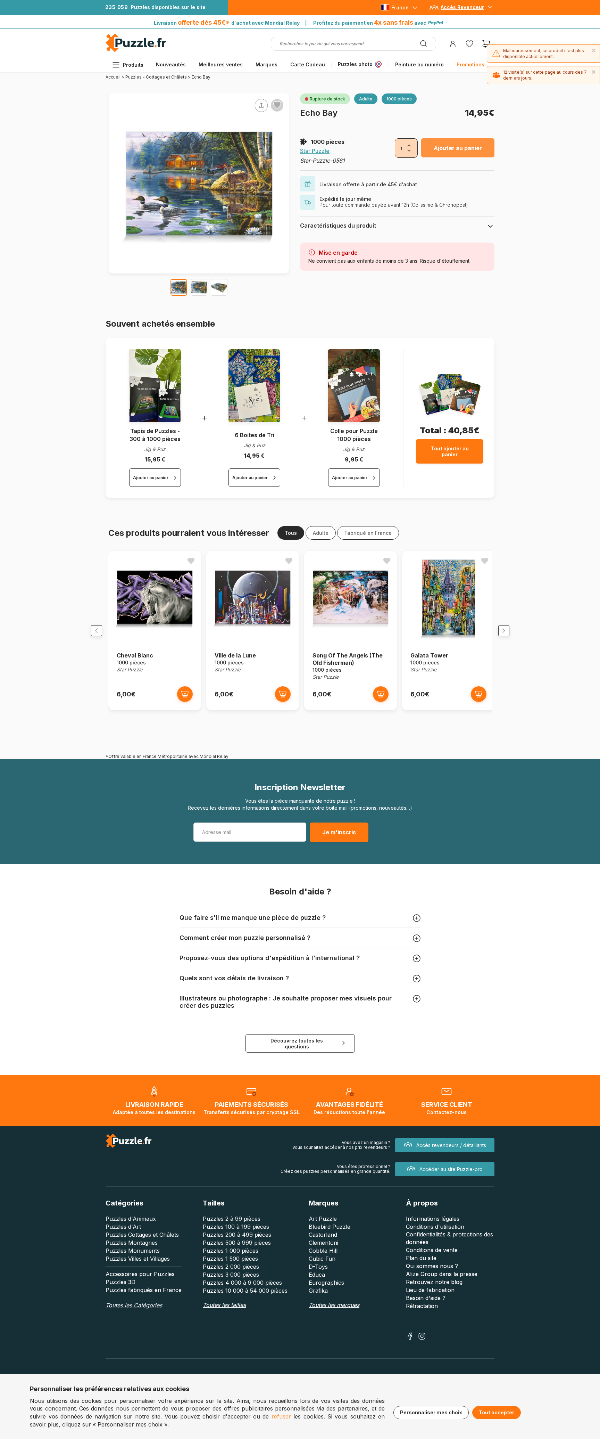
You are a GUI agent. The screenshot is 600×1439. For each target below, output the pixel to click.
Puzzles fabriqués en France (144, 1289)
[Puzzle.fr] (136, 50)
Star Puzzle (315, 150)
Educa (317, 1274)
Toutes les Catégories (134, 1305)
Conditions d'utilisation (435, 1226)
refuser (281, 1416)
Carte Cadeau (307, 64)
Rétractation (422, 1305)
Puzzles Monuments (133, 1250)
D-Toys (318, 1266)
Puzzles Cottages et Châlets (142, 1234)
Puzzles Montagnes (132, 1242)
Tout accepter (496, 1412)
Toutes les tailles (224, 1304)
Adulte (320, 533)
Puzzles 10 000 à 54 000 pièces (245, 1290)
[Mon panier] (486, 43)
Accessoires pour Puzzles (140, 1273)
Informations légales (432, 1218)
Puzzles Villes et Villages (138, 1258)
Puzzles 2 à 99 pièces (231, 1218)
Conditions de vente (432, 1249)
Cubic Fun (322, 1258)
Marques (266, 64)
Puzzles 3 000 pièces (231, 1274)
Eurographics (326, 1282)
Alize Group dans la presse (441, 1273)
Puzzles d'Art (123, 1226)
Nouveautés (171, 64)
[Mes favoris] (469, 43)
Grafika (318, 1290)
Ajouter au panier (458, 148)
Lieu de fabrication (430, 1289)
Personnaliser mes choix (431, 1412)
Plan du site (421, 1257)
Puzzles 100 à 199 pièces (236, 1226)
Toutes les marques (334, 1304)
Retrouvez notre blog (434, 1281)
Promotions (470, 64)
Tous (291, 533)
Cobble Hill (323, 1250)
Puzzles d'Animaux (131, 1218)
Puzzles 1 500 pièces (230, 1258)
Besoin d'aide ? (425, 1297)
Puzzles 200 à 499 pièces (237, 1234)
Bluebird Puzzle (329, 1226)
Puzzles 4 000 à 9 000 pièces (242, 1282)
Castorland (323, 1234)
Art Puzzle (323, 1218)
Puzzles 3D (120, 1281)
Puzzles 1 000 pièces (230, 1250)
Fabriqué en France (368, 533)
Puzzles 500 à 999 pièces (237, 1242)
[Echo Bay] (178, 287)
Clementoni (323, 1242)
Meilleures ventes (221, 64)
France (400, 7)
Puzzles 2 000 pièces (231, 1266)
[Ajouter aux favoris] (277, 104)
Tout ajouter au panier (450, 451)
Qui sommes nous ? (432, 1265)
